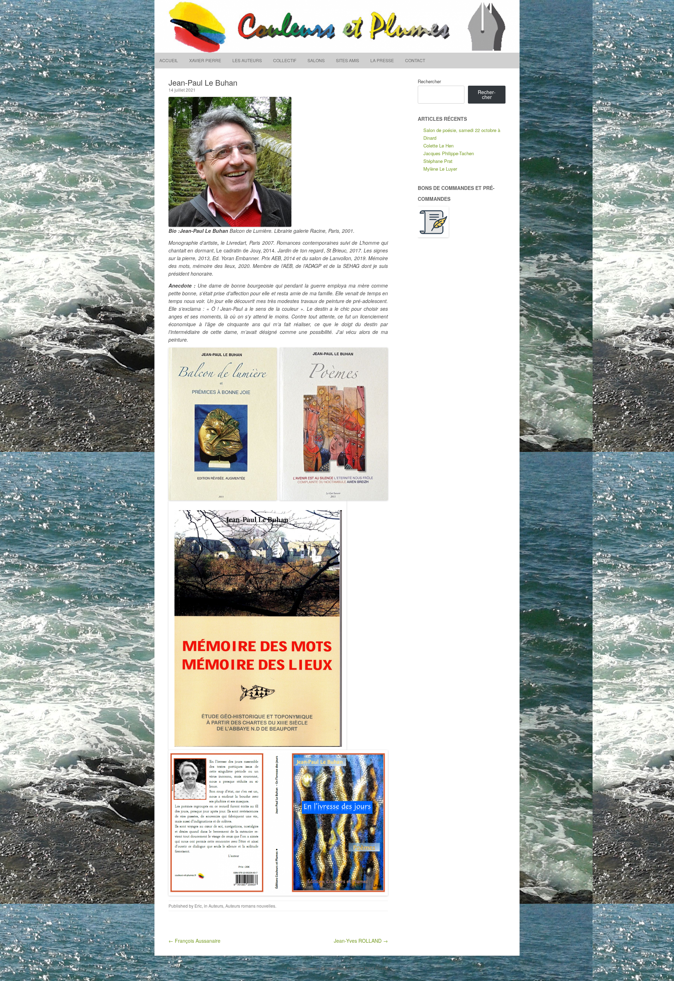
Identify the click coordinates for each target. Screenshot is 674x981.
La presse (382, 60)
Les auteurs (247, 60)
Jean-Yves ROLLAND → (361, 940)
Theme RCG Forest (368, 968)
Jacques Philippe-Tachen (448, 153)
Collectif (284, 60)
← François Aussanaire (194, 940)
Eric (198, 906)
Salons (316, 60)
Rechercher (429, 81)
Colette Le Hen (438, 145)
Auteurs (216, 906)
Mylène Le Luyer (440, 168)
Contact (415, 60)
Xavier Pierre (205, 60)
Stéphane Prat (437, 161)
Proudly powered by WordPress (317, 968)
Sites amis (347, 60)
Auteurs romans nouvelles (250, 906)
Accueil (168, 60)
